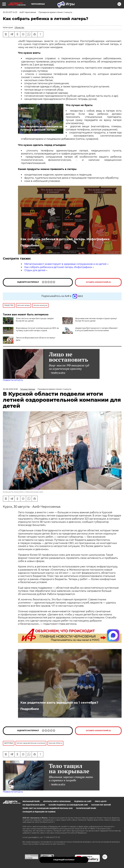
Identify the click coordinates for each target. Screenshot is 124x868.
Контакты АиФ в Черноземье (57, 801)
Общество (19, 27)
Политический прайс (86, 808)
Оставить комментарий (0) (98, 282)
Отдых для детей (34, 270)
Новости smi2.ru (13, 380)
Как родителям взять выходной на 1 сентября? (59, 702)
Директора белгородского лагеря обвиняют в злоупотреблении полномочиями (96, 329)
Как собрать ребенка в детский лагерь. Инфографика (64, 239)
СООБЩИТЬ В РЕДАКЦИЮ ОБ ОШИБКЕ (39, 812)
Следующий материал (63, 860)
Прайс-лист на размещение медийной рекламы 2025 (48, 808)
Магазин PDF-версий (101, 805)
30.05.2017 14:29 (10, 12)
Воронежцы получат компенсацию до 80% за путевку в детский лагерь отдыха (37, 329)
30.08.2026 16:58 (10, 389)
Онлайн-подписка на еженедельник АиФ (68, 805)
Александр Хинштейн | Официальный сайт (23, 492)
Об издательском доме (34, 805)
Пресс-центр (100, 801)
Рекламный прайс (31, 801)
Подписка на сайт (82, 801)
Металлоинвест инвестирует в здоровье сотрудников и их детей (65, 264)
